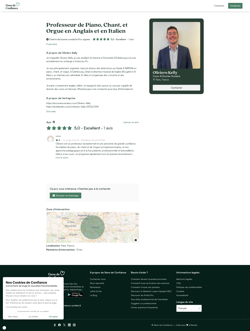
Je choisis (33, 316)
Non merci (13, 316)
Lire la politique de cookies (16, 307)
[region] (92, 227)
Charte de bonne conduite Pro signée (69, 39)
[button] (4, 328)
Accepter (53, 316)
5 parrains (51, 44)
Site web (51, 111)
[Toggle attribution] (135, 240)
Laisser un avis (131, 122)
